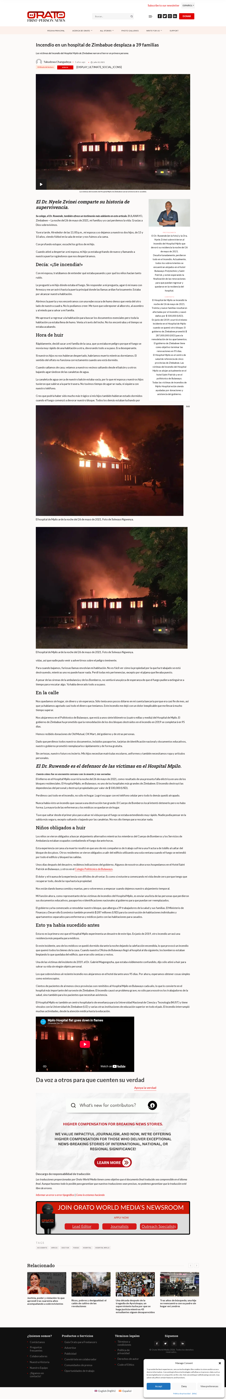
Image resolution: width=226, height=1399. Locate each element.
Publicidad (70, 1353)
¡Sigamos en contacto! (37, 1375)
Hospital (87, 1248)
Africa (65, 67)
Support (174, 30)
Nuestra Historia (39, 1362)
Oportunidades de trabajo (79, 1370)
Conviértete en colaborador (80, 1359)
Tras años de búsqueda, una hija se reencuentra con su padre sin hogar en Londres (178, 1303)
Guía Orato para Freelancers (80, 1342)
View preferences (209, 1386)
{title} (194, 1393)
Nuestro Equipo (39, 1367)
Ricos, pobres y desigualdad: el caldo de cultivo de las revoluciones (88, 1303)
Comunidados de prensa (78, 1365)
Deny (184, 1386)
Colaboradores (38, 1356)
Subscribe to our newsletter (163, 5)
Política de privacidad (181, 1393)
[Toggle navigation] (150, 16)
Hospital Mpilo (102, 1248)
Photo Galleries (130, 30)
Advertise (70, 1347)
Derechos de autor (128, 1358)
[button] (219, 1363)
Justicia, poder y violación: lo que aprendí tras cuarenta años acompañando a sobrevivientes (46, 1300)
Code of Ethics (125, 1364)
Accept (158, 1386)
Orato (154, 1349)
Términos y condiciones (124, 1343)
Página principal (56, 30)
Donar (187, 16)
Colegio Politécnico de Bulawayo (94, 869)
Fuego (76, 1248)
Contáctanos (37, 1342)
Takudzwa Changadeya (57, 61)
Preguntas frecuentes (36, 1349)
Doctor (65, 1248)
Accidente (42, 1248)
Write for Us (153, 30)
